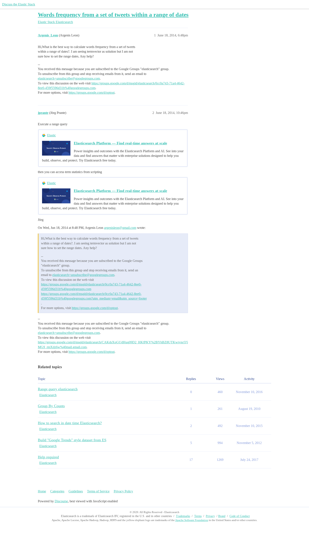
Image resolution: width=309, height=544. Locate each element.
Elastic (51, 135)
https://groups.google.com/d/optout (92, 92)
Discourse (61, 501)
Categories (57, 491)
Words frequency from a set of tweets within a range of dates (113, 14)
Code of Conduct (240, 516)
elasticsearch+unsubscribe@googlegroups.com (69, 78)
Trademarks (183, 516)
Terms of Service (98, 491)
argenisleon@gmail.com (120, 227)
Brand (221, 516)
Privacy (210, 516)
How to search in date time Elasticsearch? (70, 423)
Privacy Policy (123, 491)
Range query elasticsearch (58, 389)
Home (42, 491)
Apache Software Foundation (191, 520)
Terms (198, 516)
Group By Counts (51, 406)
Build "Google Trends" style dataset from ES (72, 440)
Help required (48, 457)
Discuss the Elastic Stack (18, 4)
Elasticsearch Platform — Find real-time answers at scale (120, 143)
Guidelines (76, 491)
